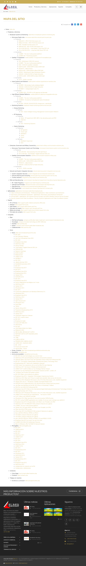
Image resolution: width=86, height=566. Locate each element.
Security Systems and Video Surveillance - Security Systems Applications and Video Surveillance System (39, 198)
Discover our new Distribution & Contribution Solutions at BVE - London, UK (35, 370)
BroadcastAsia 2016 (20, 273)
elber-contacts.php (23, 475)
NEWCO (17, 335)
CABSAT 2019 (19, 256)
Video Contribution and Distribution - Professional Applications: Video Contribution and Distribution (37, 193)
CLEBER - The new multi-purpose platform (30, 54)
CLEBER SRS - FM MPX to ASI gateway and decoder (33, 92)
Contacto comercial (9, 540)
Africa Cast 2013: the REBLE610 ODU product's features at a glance (33, 411)
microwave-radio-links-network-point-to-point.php (38, 37)
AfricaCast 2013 (19, 302)
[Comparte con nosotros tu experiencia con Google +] (13, 2)
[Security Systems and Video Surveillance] (58, 514)
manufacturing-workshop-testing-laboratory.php (33, 186)
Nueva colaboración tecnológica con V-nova (27, 282)
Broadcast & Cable (20, 321)
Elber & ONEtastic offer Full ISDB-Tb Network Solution (30, 424)
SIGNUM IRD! (19, 249)
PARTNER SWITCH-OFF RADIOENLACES (26, 334)
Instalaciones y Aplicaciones (23, 468)
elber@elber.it (66, 1)
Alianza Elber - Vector (21, 348)
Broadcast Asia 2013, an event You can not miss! (28, 420)
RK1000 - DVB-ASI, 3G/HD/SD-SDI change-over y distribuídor (35, 103)
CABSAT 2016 (19, 446)
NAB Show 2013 (19, 312)
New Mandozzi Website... (33, 514)
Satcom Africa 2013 (20, 308)
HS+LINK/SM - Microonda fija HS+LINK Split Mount (33, 152)
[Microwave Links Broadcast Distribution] (58, 510)
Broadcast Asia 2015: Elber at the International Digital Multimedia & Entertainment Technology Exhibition (43, 389)
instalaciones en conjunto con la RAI (25, 466)
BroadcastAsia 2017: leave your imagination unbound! (29, 363)
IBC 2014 (17, 290)
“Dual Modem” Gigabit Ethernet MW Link (26, 247)
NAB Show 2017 (19, 435)
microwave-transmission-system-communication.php (54, 148)
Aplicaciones (52, 7)
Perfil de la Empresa (9, 537)
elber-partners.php (26, 227)
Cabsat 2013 (18, 313)
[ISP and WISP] (48, 514)
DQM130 (23, 120)
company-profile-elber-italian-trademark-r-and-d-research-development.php (44, 220)
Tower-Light (24, 132)
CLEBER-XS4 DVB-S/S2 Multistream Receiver (27, 422)
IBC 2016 (17, 440)
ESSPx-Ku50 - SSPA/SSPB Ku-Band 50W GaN (31, 70)
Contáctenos (73, 491)
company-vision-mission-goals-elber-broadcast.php (30, 225)
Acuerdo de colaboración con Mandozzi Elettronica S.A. (30, 291)
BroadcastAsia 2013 (20, 459)
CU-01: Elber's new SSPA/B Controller (25, 396)
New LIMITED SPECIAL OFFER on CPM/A (26, 413)
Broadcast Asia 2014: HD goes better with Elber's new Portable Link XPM (35, 402)
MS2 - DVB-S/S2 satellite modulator (28, 65)
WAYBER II (18, 258)
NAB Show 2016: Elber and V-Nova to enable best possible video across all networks (38, 378)
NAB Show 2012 (19, 464)
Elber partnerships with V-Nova (23, 391)
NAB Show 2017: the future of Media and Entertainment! (30, 367)
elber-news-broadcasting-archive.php (26, 233)
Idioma (59, 1)
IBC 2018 (17, 260)
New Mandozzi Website (21, 236)
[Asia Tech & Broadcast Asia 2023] (26, 524)
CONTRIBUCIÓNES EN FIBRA (23, 328)
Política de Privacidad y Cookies (10, 546)
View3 (22, 135)
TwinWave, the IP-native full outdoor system (27, 372)
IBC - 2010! (18, 345)
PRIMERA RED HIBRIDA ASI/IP (23, 341)
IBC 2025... (32, 506)
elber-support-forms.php (21, 204)
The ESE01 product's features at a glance (26, 415)
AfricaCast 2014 (19, 288)
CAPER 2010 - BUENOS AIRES (23, 343)
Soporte (60, 7)
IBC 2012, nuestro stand (21, 317)
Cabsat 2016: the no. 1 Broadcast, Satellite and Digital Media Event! (33, 381)
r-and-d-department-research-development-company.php (37, 188)
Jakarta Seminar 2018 (21, 262)
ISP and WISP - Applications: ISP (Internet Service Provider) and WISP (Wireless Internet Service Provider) (40, 196)
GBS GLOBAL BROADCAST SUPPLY (25, 332)
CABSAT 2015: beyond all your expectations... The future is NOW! (33, 394)
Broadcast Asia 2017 (21, 267)
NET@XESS (24, 130)
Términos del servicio (10, 549)
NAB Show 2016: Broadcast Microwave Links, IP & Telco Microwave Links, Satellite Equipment (41, 380)
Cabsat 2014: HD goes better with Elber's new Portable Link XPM (33, 407)
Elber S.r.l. (15, 558)
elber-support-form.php (29, 212)
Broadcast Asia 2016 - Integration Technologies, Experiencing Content (34, 376)
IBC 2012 (17, 319)
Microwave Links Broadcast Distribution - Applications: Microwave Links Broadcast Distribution (37, 194)
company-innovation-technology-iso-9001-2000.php (32, 222)
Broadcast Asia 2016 (21, 271)
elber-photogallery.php (25, 426)
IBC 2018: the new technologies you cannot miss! (28, 356)
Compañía (68, 7)
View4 (22, 137)
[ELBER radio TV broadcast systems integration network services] (12, 7)
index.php (12, 29)
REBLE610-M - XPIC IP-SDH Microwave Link (31, 46)
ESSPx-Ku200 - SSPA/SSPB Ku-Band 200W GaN (32, 67)
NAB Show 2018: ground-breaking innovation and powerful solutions (33, 358)
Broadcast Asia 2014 (21, 295)
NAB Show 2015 (19, 284)
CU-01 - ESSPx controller (25, 79)
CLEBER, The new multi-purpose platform (26, 405)
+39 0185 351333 (78, 1)
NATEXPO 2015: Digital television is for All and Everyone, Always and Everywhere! (37, 383)
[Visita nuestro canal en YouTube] (15, 2)
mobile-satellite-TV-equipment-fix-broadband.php (38, 57)
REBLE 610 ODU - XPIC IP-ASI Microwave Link (31, 43)
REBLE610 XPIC (19, 330)
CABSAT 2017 (19, 437)
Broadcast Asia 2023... (35, 537)
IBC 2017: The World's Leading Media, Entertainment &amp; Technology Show (36, 361)
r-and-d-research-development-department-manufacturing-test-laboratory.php (45, 180)
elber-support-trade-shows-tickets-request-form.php (35, 210)
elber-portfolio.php (22, 223)
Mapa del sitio (12, 11)
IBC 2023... (32, 530)
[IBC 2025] (26, 507)
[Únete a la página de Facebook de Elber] (5, 2)
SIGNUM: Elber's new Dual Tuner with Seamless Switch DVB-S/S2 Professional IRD (38, 359)
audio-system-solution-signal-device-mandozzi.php (42, 81)
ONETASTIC (18, 324)
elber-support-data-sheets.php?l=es (27, 206)
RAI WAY (17, 326)
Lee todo (6, 531)
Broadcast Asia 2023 (21, 242)
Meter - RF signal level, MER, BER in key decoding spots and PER (38, 118)
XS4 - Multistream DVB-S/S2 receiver (29, 61)
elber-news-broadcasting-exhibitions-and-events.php (36, 350)
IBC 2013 (17, 451)
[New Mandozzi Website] (26, 514)
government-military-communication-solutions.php (50, 145)
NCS (22, 143)
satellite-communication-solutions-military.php (43, 155)
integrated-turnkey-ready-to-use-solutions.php (34, 177)
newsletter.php (23, 352)
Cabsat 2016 (18, 275)
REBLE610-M (19, 255)
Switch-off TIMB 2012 (21, 323)
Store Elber (18, 304)
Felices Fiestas (19, 245)
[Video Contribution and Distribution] (48, 510)
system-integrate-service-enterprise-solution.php (41, 174)
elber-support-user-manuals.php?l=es (32, 208)
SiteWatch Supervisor (27, 141)
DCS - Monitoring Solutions (28, 123)
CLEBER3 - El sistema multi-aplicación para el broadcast (34, 100)
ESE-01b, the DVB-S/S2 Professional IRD (26, 387)
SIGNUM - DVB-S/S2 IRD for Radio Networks (31, 74)
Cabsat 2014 (18, 299)
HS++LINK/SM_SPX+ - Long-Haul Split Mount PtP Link (33, 50)
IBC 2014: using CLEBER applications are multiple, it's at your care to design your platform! (40, 400)
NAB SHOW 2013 (20, 455)
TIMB (16, 337)
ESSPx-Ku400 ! (19, 253)
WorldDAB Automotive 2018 (22, 264)
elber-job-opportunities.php (32, 480)
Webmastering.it (23, 563)
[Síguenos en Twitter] (7, 2)
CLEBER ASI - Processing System (28, 55)
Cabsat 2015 (18, 286)
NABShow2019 (19, 429)
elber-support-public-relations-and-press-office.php (31, 203)
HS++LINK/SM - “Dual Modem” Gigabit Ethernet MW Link (34, 153)
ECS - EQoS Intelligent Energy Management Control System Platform (39, 111)
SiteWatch (23, 133)
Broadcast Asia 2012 (21, 462)
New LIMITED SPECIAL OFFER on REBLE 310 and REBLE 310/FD (33, 418)
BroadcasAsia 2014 (20, 449)
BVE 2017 (18, 269)
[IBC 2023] (26, 531)
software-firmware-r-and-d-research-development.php (39, 184)
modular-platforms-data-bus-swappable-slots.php (43, 94)
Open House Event (20, 301)
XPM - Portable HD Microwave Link (28, 44)
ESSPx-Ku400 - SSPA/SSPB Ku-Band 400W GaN (32, 76)
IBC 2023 (17, 240)
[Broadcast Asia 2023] (26, 538)
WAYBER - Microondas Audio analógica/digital (31, 85)
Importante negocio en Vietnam (24, 315)
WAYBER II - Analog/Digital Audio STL (29, 89)
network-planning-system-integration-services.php (46, 171)
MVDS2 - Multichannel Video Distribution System (32, 72)
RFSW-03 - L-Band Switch (26, 68)
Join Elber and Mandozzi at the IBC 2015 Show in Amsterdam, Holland (34, 385)
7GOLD (17, 306)
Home (30, 7)
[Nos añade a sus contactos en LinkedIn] (10, 2)
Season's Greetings (20, 251)
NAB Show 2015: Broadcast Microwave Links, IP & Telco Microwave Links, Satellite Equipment (41, 392)
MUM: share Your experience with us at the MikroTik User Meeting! (33, 365)
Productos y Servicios (40, 7)
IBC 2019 (17, 427)
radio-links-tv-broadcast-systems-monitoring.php (41, 34)
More (40, 542)
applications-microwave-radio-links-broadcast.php (29, 191)
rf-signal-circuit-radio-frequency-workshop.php (36, 183)
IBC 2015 (17, 278)
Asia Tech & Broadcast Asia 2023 (24, 238)
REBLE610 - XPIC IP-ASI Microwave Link (30, 41)
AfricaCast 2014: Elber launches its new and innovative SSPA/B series (34, 398)
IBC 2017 (17, 266)
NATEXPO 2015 (19, 277)
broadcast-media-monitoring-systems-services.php (37, 105)
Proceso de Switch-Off (21, 347)
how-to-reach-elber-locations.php (28, 473)
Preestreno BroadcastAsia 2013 (24, 310)
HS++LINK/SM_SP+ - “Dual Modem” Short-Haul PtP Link (34, 48)
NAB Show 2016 (19, 444)
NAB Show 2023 (19, 244)
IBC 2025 (17, 234)
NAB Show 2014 (19, 297)
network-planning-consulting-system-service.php (44, 175)
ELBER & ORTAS (19, 339)
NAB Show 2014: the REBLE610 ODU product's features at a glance (33, 404)
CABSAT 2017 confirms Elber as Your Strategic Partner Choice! (32, 369)
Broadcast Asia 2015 (21, 280)
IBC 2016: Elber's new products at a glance (27, 374)
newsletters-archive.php (30, 354)
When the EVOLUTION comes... (24, 409)
